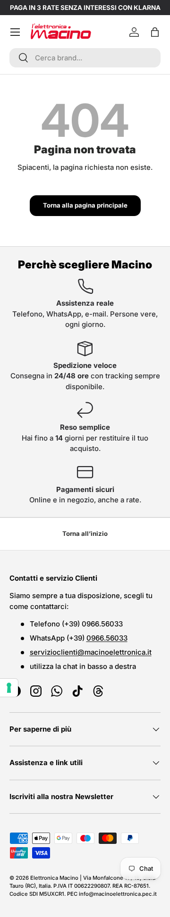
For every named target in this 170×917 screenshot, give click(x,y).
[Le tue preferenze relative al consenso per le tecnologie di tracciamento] (9, 688)
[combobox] (85, 57)
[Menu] (15, 32)
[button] (154, 32)
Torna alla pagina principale (85, 205)
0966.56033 (107, 638)
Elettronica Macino (54, 878)
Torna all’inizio (85, 533)
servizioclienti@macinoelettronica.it (91, 652)
